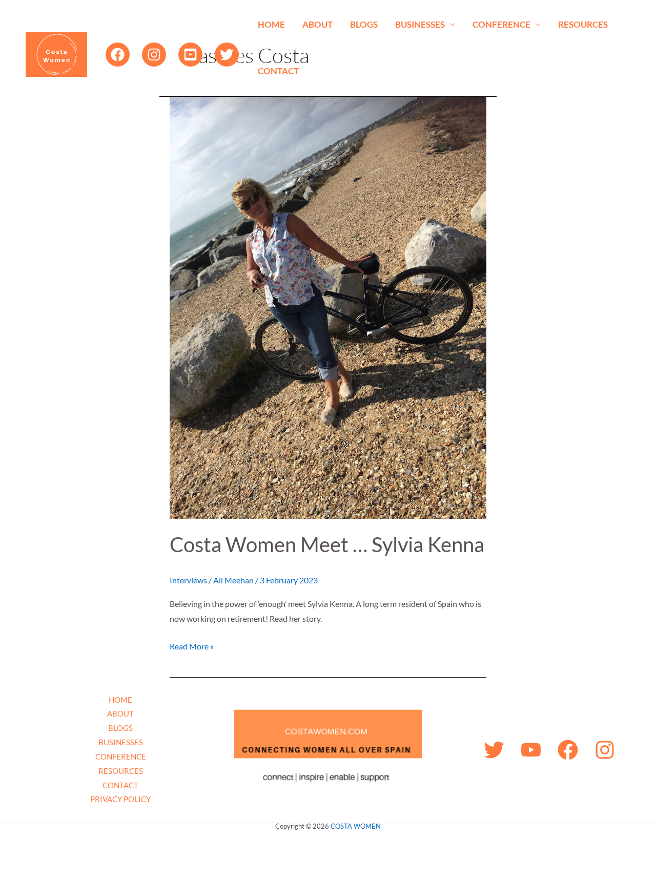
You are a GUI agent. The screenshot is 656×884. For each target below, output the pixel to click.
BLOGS (364, 24)
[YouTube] (190, 55)
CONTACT (278, 71)
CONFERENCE (501, 24)
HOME (271, 24)
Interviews (188, 580)
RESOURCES (583, 24)
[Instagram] (154, 55)
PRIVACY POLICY (120, 799)
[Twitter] (227, 55)
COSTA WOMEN (356, 826)
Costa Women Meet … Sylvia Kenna (327, 544)
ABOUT (317, 24)
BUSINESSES (420, 24)
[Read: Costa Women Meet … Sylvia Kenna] (328, 306)
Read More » (192, 645)
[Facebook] (118, 55)
